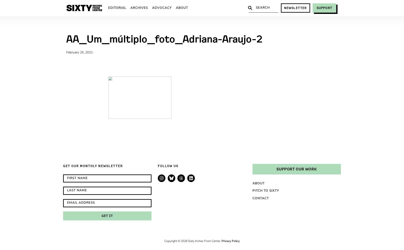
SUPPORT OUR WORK (296, 169)
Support (324, 8)
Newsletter (295, 8)
